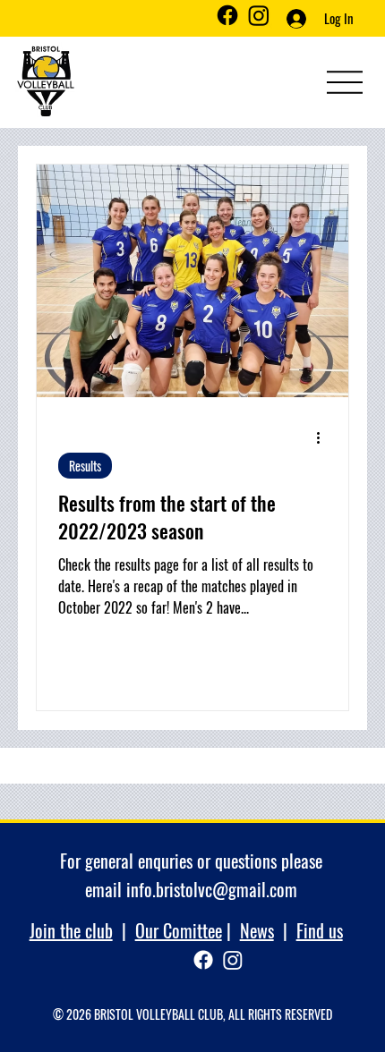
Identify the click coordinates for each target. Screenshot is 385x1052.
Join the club (71, 930)
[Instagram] (258, 15)
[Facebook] (227, 15)
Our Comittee (178, 930)
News (257, 930)
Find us (319, 930)
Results (85, 465)
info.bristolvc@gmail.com (211, 889)
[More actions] (324, 437)
